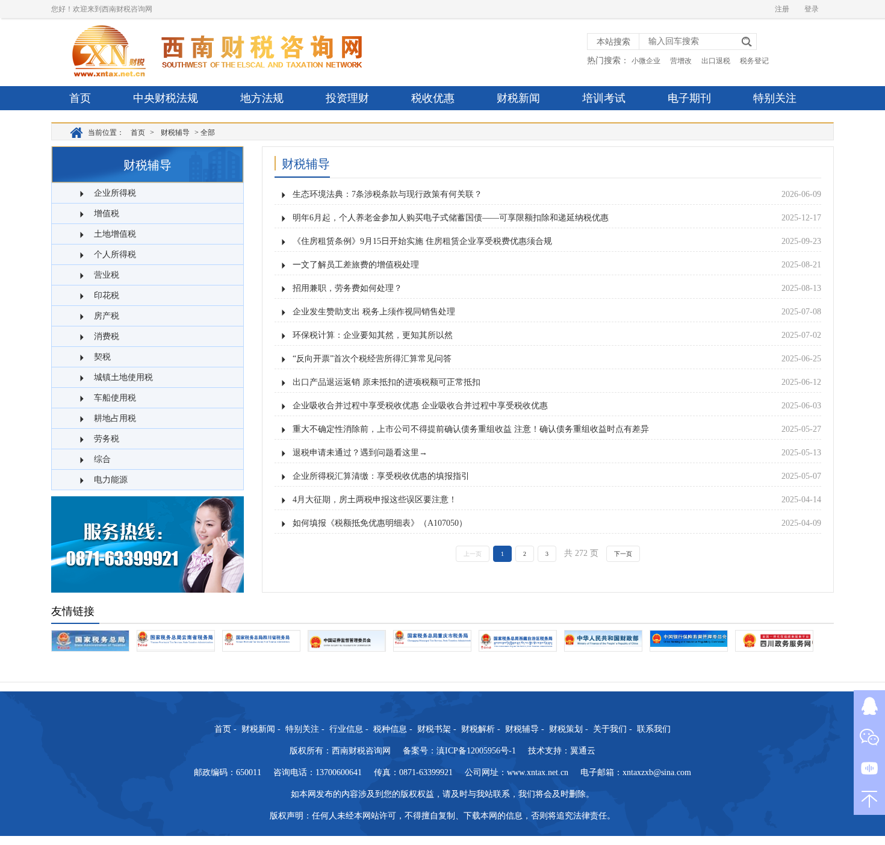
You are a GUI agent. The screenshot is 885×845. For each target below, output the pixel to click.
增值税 (106, 213)
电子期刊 (689, 98)
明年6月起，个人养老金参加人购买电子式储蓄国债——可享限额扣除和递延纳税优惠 (451, 217)
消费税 (106, 336)
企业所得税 (115, 193)
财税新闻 (518, 98)
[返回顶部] (869, 799)
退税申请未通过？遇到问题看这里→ (360, 452)
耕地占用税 (115, 418)
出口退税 (715, 61)
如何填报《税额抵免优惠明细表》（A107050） (380, 523)
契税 (102, 356)
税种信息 (390, 729)
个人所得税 (115, 254)
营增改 (681, 61)
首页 (80, 98)
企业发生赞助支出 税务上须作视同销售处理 (374, 311)
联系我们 (654, 729)
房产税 (106, 315)
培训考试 (604, 98)
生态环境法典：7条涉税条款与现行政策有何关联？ (387, 194)
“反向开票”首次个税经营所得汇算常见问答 (372, 358)
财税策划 (566, 729)
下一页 (623, 553)
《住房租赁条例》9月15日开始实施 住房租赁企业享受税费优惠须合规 (422, 241)
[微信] (869, 737)
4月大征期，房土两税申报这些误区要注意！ (375, 499)
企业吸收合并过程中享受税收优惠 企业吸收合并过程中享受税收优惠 (420, 405)
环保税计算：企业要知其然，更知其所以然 (373, 335)
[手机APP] (869, 768)
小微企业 (646, 61)
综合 (102, 459)
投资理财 (347, 98)
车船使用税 (115, 397)
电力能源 (111, 479)
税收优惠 (433, 98)
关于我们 (610, 729)
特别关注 (774, 98)
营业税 (106, 274)
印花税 (106, 295)
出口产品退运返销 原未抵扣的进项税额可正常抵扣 (386, 382)
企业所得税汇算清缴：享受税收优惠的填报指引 (381, 476)
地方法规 (262, 98)
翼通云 (582, 750)
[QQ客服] (869, 706)
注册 (782, 9)
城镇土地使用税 (123, 377)
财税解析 (478, 729)
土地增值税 (115, 234)
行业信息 (346, 729)
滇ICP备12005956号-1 (476, 750)
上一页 (473, 553)
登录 (811, 9)
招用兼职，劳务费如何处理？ (347, 288)
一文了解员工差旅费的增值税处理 (356, 264)
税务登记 (754, 61)
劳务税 (106, 438)
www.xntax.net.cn (537, 772)
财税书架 (434, 729)
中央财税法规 (165, 98)
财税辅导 (175, 132)
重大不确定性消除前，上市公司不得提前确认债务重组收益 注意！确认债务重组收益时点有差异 (471, 429)
